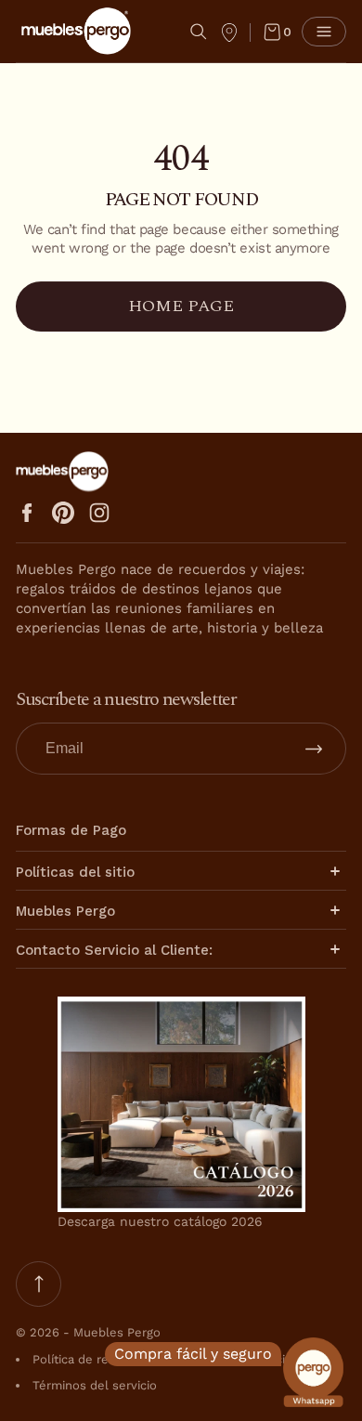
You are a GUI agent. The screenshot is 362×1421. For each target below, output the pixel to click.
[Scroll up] (38, 1284)
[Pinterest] (63, 513)
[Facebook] (27, 513)
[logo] (76, 31)
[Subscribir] (314, 748)
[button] (198, 31)
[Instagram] (99, 513)
